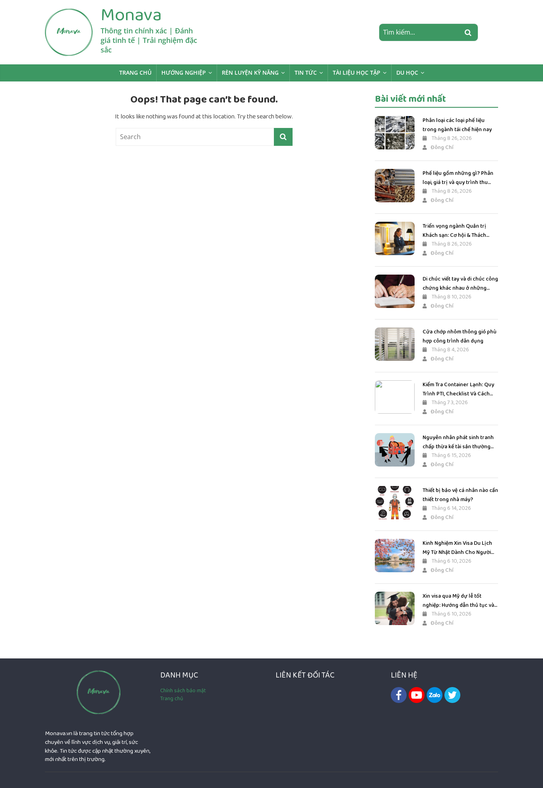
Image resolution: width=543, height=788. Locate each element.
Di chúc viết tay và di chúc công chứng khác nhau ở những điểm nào (460, 283)
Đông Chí (442, 147)
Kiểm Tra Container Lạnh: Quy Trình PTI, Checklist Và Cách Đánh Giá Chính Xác (458, 389)
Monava (131, 14)
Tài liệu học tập (356, 72)
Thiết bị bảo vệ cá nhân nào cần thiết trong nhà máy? (460, 494)
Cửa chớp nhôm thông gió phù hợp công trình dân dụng (459, 336)
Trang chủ (135, 72)
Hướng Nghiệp (183, 72)
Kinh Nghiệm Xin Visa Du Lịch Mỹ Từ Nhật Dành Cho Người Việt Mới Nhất (457, 548)
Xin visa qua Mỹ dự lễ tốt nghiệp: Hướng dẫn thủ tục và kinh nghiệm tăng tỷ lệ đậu (458, 601)
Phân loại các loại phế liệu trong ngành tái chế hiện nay (457, 125)
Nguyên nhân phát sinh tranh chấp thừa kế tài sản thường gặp (458, 442)
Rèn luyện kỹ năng (250, 72)
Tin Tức (306, 72)
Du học (407, 72)
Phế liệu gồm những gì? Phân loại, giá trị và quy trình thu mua (458, 178)
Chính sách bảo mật (183, 690)
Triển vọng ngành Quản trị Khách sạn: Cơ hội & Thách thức (454, 231)
